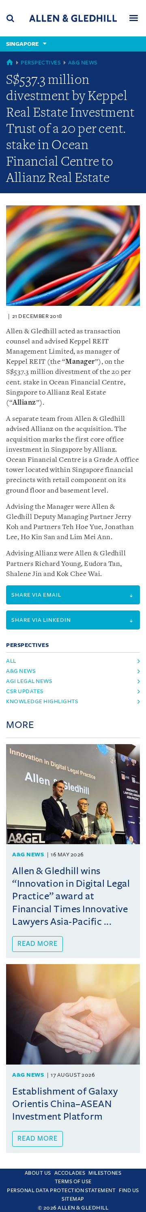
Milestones (104, 1173)
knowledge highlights (42, 701)
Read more (37, 943)
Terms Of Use (73, 1181)
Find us (129, 1190)
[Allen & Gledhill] (73, 18)
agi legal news (29, 681)
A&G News (83, 63)
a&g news (21, 671)
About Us (38, 1173)
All (11, 661)
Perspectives (41, 63)
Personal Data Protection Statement (61, 1190)
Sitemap (73, 1199)
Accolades (70, 1173)
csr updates (25, 691)
